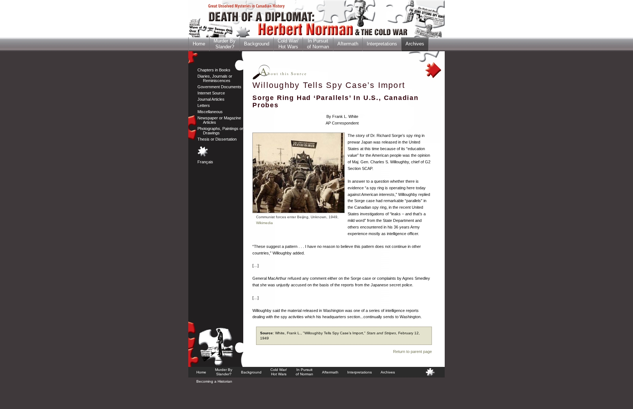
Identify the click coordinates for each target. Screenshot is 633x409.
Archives (415, 44)
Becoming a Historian (214, 381)
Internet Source (211, 93)
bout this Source (283, 73)
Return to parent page (412, 351)
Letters (203, 105)
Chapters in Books (213, 70)
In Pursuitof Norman (318, 43)
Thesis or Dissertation (217, 139)
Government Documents (219, 87)
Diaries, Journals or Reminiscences (214, 78)
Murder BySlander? (225, 43)
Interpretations (382, 44)
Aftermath (347, 44)
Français (205, 162)
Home (199, 44)
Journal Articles (211, 99)
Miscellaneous (210, 111)
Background (256, 44)
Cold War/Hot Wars (288, 43)
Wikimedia (264, 223)
